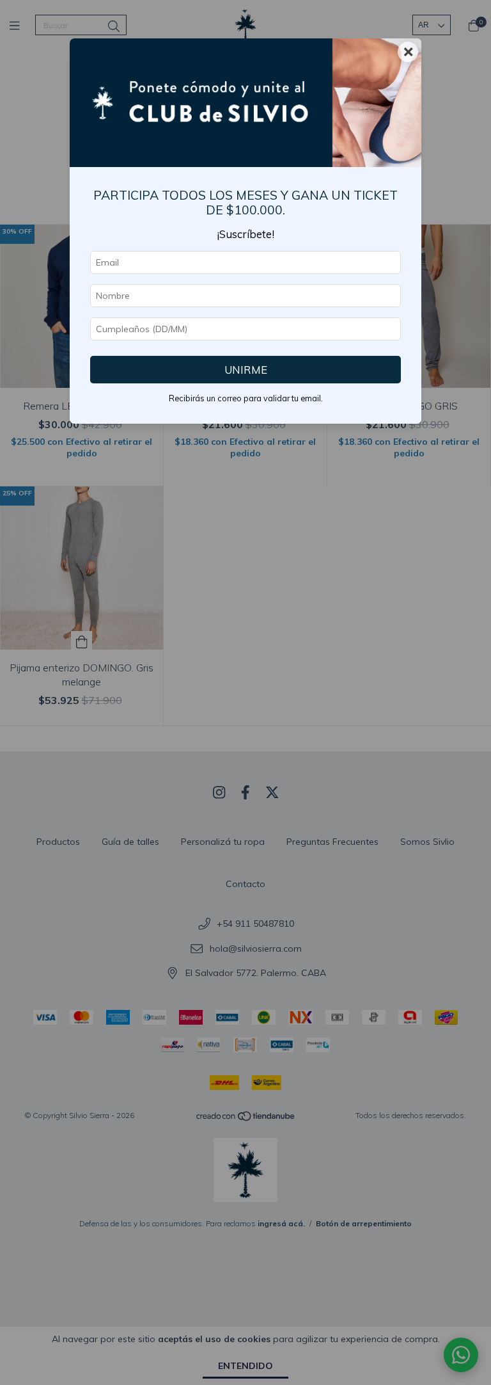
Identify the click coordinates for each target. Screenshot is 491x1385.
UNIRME (245, 369)
